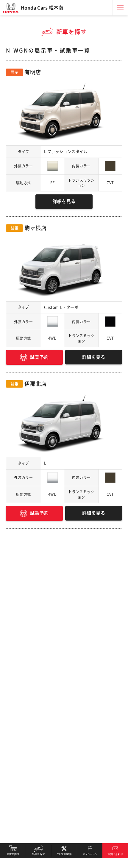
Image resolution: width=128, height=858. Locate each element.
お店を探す (13, 850)
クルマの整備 (64, 850)
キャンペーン (89, 850)
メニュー (120, 7)
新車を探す (38, 850)
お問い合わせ (115, 850)
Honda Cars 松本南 (42, 7)
